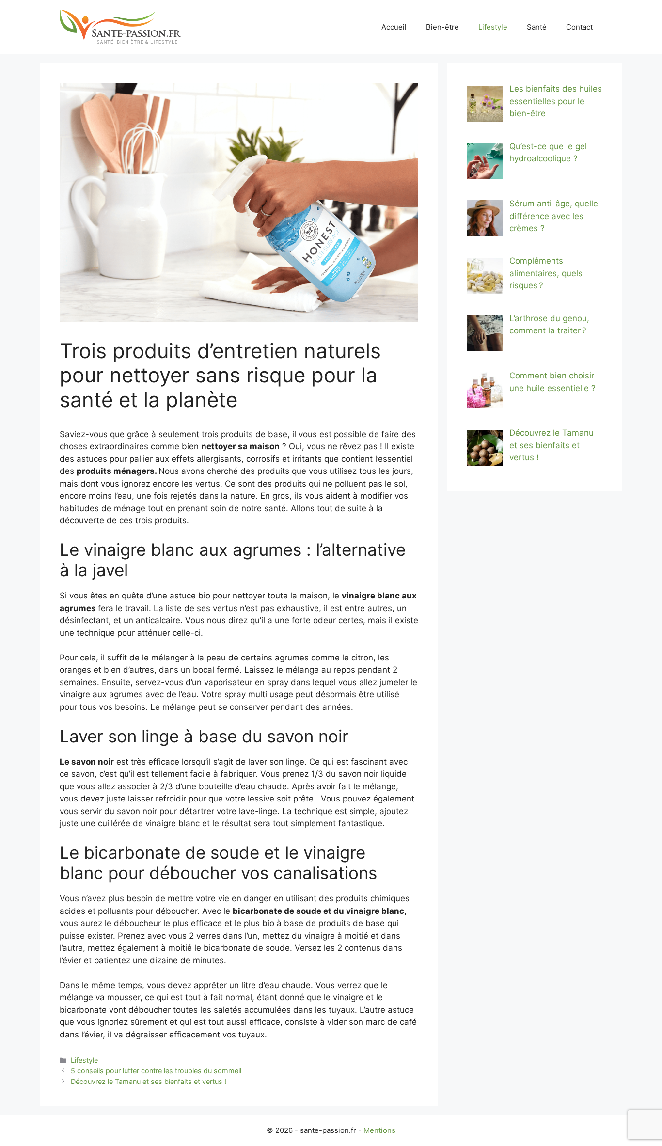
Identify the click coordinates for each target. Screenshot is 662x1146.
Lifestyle (492, 26)
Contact (579, 26)
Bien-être (442, 26)
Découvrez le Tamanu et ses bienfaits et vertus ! (148, 1081)
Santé (537, 26)
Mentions (379, 1130)
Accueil (394, 26)
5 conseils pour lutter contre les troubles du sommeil (156, 1071)
